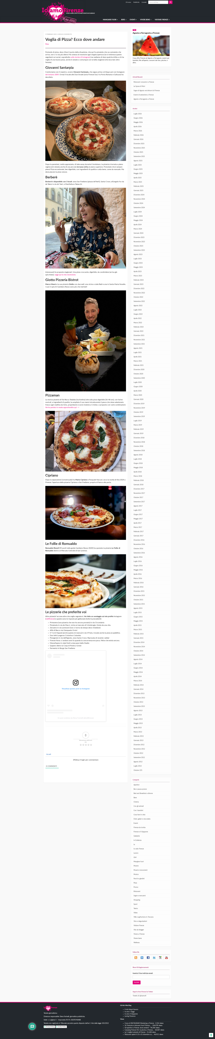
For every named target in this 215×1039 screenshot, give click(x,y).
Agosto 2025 (138, 161)
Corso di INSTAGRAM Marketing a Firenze (139, 1023)
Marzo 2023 (138, 276)
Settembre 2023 (139, 250)
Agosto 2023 (138, 254)
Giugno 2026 (138, 118)
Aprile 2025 (138, 178)
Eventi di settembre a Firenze (144, 95)
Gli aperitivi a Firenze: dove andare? (137, 1028)
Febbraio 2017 (139, 531)
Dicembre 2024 (139, 195)
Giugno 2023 (138, 263)
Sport (135, 904)
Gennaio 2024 (138, 233)
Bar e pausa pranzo (140, 789)
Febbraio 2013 (139, 736)
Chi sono (128, 2)
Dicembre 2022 (139, 288)
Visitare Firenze (162, 20)
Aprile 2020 (138, 391)
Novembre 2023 (139, 242)
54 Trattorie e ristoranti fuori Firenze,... (138, 1025)
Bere (123, 20)
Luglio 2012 (138, 766)
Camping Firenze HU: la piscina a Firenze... (139, 1030)
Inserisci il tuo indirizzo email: (143, 973)
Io (134, 844)
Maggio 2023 (138, 267)
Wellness (137, 942)
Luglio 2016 (138, 561)
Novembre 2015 (139, 595)
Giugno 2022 (138, 314)
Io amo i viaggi (129, 1012)
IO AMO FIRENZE (50, 1008)
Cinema (136, 802)
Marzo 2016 (138, 578)
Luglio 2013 (138, 715)
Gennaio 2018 (138, 485)
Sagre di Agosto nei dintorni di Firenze (147, 90)
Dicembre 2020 (139, 369)
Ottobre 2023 (138, 246)
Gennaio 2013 (138, 740)
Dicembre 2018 (139, 438)
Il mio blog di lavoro (131, 1009)
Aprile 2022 (138, 318)
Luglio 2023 (138, 259)
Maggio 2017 (138, 519)
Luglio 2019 (138, 421)
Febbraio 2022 (139, 327)
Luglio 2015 (138, 612)
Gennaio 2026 (138, 139)
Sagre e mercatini (140, 896)
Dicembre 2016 (139, 540)
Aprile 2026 (138, 126)
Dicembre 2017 (139, 489)
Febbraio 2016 (139, 583)
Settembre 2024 (139, 207)
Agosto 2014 (138, 659)
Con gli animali (139, 806)
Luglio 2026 (138, 114)
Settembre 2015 (139, 604)
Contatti (144, 2)
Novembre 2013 (139, 698)
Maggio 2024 (138, 220)
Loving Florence (130, 1016)
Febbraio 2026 (139, 135)
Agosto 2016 (138, 557)
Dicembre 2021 (139, 335)
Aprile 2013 (138, 727)
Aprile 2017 (138, 523)
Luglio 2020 (138, 382)
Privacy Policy (50, 1026)
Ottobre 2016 (138, 548)
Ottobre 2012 (138, 753)
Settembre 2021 (139, 344)
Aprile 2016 (138, 574)
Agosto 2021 (138, 348)
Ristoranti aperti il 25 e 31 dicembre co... (139, 1034)
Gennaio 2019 (138, 433)
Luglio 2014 (138, 664)
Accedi (48, 754)
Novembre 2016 (139, 544)
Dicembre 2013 (139, 693)
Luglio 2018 (138, 459)
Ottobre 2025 (138, 152)
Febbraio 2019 (139, 429)
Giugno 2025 (138, 169)
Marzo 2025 (138, 182)
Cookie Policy (62, 1026)
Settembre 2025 (139, 156)
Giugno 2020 (138, 386)
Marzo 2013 (138, 732)
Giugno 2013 (138, 719)
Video (136, 913)
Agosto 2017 (138, 506)
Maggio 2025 (138, 173)
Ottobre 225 (138, 770)
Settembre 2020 (139, 378)
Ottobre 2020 (138, 374)
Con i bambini (138, 810)
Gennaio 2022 (138, 331)
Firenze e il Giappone (141, 832)
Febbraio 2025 (139, 186)
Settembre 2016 (139, 553)
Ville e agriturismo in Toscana (143, 917)
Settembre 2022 (139, 301)
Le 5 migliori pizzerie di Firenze (135, 1032)
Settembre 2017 (139, 502)
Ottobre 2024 (138, 203)
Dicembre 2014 (139, 642)
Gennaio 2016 (138, 587)
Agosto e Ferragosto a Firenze (146, 33)
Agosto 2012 (138, 762)
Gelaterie (137, 836)
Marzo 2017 (138, 527)
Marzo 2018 (138, 476)
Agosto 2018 (138, 455)
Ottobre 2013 (138, 702)
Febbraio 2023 (139, 280)
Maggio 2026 (138, 122)
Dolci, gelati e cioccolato (142, 819)
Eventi (133, 20)
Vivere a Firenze (139, 934)
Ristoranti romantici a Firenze (144, 82)
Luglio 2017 (138, 510)
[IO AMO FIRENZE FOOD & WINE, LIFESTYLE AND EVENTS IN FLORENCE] (43, 20)
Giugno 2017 (138, 514)
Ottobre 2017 (138, 497)
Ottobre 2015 (138, 600)
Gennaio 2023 (138, 284)
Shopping (137, 900)
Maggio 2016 (138, 570)
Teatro (136, 908)
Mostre (136, 866)
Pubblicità (136, 2)
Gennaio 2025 (138, 190)
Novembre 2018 (139, 442)
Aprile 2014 (138, 676)
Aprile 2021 (138, 357)
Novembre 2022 (139, 293)
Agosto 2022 (138, 305)
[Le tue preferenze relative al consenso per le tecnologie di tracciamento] (211, 1035)
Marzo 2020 (138, 395)
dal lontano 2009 (52, 74)
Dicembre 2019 (139, 404)
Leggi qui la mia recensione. (65, 275)
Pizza (47, 44)
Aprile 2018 (138, 472)
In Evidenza (137, 840)
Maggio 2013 (138, 723)
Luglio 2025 (138, 165)
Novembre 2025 (139, 148)
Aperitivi (136, 785)
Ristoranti (137, 891)
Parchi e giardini (139, 878)
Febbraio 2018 (139, 480)
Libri (135, 857)
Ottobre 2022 (138, 297)
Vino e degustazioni (140, 921)
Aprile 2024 (138, 224)
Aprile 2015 (138, 625)
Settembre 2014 (139, 655)
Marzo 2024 (138, 229)
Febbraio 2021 (139, 365)
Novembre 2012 (139, 749)
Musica (136, 874)
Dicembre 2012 (139, 745)
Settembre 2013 (139, 706)
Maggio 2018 (138, 467)
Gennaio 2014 (138, 689)
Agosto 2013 (138, 710)
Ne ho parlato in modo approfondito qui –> (62, 407)
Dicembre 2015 (139, 591)
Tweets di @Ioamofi (139, 996)
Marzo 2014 (138, 681)
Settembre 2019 (139, 416)
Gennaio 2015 (138, 638)
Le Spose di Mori (139, 86)
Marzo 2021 (138, 361)
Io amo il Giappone (131, 1014)
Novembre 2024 (139, 199)
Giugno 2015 (138, 617)
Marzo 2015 (138, 629)
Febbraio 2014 (139, 685)
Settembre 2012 (139, 757)
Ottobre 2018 (138, 446)
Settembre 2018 (139, 450)
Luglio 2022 (138, 310)
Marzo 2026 (138, 131)
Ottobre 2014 (138, 651)
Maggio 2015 (138, 621)
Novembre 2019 (139, 408)
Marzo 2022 (138, 323)
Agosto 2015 (138, 608)
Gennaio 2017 (138, 536)
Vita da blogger (139, 930)
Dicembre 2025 (139, 143)
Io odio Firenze (139, 849)
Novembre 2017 (139, 493)
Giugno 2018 (138, 463)
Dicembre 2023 (139, 237)
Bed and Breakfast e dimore (143, 793)
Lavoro (136, 853)
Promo (136, 887)
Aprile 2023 (138, 271)
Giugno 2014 (138, 668)
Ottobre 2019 (138, 412)
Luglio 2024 (138, 212)
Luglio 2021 (138, 352)
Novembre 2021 (139, 340)
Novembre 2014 (139, 646)
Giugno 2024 (138, 216)
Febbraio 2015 (139, 634)
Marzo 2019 (138, 425)
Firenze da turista (139, 827)
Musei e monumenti (140, 870)
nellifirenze (50, 619)
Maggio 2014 (138, 672)
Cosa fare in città (139, 815)
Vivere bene (145, 20)
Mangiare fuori (110, 20)
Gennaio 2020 (138, 399)
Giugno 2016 (138, 566)
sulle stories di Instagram (80, 57)
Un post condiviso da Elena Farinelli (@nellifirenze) (76, 718)
